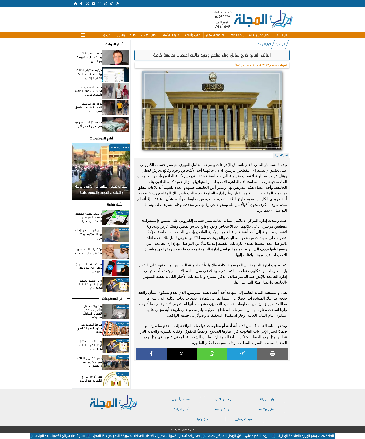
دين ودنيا (105, 34)
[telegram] (242, 354)
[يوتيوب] (93, 3)
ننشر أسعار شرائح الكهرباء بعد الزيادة (76, 436)
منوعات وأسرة (170, 34)
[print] (272, 354)
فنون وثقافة (192, 34)
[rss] (118, 3)
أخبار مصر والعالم (259, 34)
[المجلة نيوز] (263, 20)
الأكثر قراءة (115, 204)
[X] (182, 354)
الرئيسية (282, 34)
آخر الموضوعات (112, 298)
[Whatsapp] (106, 3)
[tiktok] (112, 3)
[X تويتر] (87, 3)
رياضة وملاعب (236, 34)
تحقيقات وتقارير (126, 34)
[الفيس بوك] (81, 3)
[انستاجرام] (100, 3)
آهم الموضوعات (101, 138)
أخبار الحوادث (148, 34)
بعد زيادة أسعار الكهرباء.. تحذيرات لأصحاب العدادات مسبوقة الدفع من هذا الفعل (162, 436)
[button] (75, 192)
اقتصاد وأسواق (214, 34)
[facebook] (151, 354)
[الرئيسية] (75, 3)
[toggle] (83, 34)
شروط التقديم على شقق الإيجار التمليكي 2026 (254, 436)
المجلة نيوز (281, 155)
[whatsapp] (212, 354)
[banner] (141, 17)
